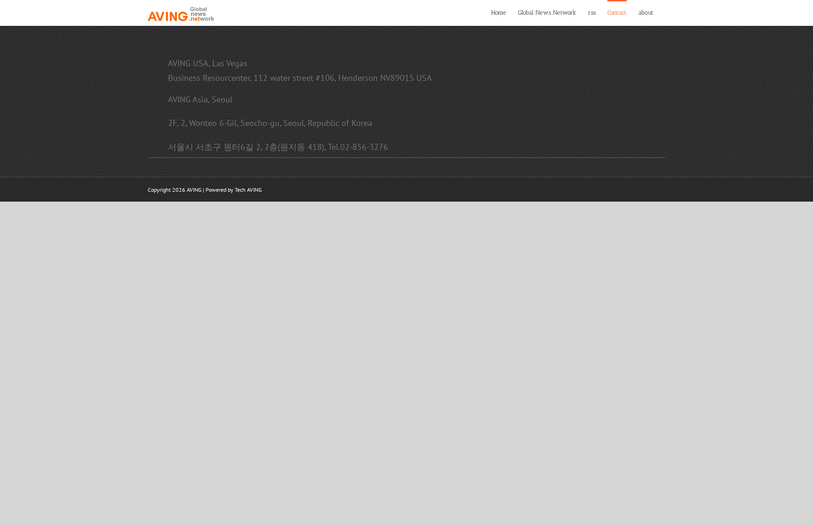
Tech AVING (248, 189)
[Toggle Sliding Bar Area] (804, 8)
